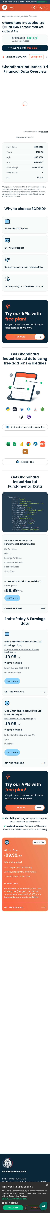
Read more (24, 1196)
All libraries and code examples (27, 427)
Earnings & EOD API (16, 56)
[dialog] (25, 1197)
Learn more (42, 2)
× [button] (47, 1185)
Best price (36, 56)
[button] (25, 1198)
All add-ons (27, 461)
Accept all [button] (13, 1208)
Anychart (44, 132)
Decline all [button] (36, 1208)
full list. (35, 897)
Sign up (42, 7)
